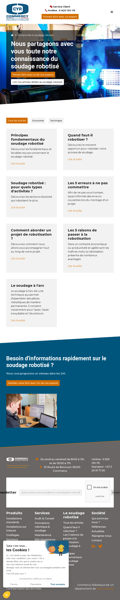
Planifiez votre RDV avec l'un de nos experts (33, 383)
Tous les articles (73, 522)
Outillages (12, 535)
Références (99, 526)
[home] (17, 12)
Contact (97, 540)
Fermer (14, 584)
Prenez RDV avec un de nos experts (33, 74)
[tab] (17, 120)
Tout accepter (57, 584)
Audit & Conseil (44, 518)
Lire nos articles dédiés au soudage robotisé (37, 82)
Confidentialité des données (23, 588)
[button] (110, 12)
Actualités (98, 531)
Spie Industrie (94, 586)
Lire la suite (18, 163)
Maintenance (43, 535)
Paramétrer (36, 584)
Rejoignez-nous (101, 535)
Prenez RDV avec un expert (60, 16)
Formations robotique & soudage (42, 527)
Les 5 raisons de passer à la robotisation (73, 538)
